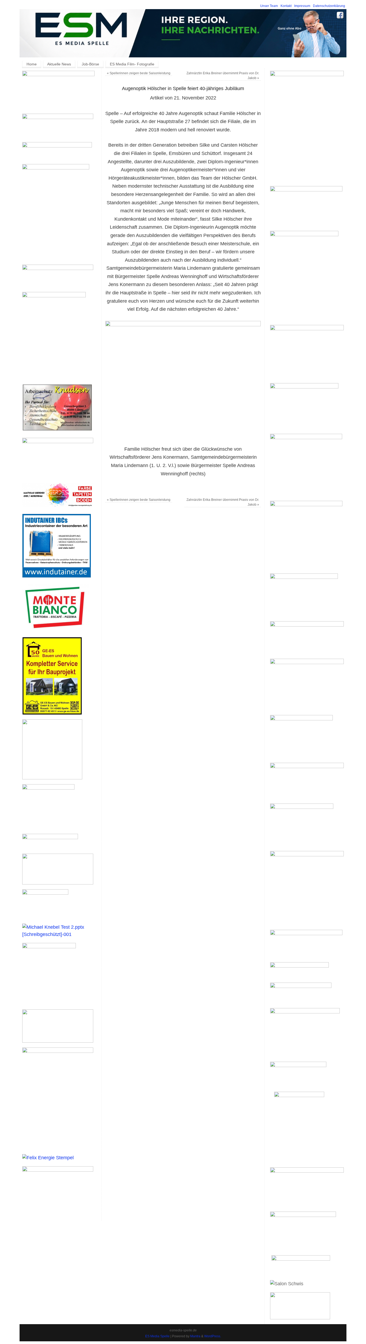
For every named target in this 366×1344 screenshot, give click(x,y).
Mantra (195, 1336)
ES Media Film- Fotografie (132, 64)
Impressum (302, 6)
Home (32, 64)
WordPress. (212, 1336)
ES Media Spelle (157, 1336)
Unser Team (269, 6)
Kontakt (286, 6)
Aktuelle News (59, 64)
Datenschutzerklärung (329, 6)
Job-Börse (90, 64)
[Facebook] (340, 16)
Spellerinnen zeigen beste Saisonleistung (138, 73)
